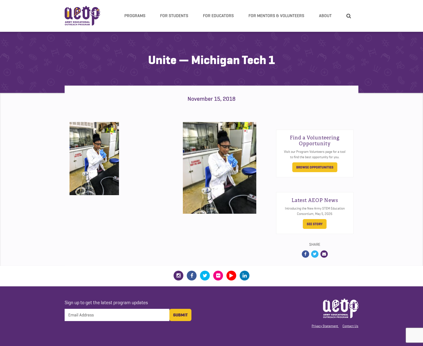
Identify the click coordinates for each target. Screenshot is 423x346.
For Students (174, 15)
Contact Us (350, 326)
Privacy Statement (325, 326)
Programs (134, 15)
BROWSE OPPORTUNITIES (314, 167)
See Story (315, 224)
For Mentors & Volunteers (276, 15)
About (325, 15)
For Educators (218, 15)
